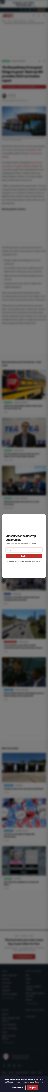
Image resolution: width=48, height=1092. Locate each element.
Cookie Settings (17, 1088)
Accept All (32, 1088)
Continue (24, 556)
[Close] (40, 519)
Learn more (39, 1082)
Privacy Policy (37, 561)
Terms (29, 561)
